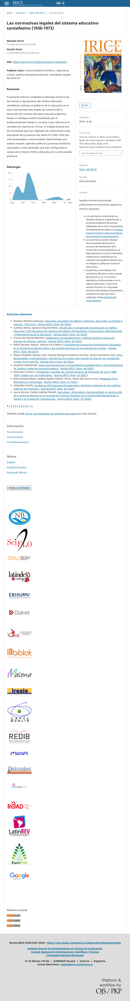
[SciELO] (19, 540)
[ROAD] (19, 810)
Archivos (20, 12)
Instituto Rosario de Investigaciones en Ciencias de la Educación (65, 948)
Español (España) (16, 467)
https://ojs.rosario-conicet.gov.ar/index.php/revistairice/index (84, 942)
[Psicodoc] (19, 773)
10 (26, 406)
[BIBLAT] (19, 657)
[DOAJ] (19, 558)
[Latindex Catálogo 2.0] (19, 576)
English (11, 462)
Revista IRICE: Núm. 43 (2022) (71, 375)
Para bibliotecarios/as (18, 442)
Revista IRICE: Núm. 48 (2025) (65, 341)
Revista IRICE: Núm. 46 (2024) (54, 324)
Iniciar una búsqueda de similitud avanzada (50, 413)
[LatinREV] (19, 825)
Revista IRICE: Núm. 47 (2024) (61, 382)
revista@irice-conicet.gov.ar (76, 964)
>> (31, 406)
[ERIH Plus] (19, 595)
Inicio (9, 12)
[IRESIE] (19, 693)
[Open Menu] (6, 3)
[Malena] (19, 676)
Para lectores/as (15, 431)
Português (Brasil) (17, 472)
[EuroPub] (19, 854)
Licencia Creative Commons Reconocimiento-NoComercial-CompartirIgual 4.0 (104, 233)
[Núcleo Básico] (19, 517)
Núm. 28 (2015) (37, 12)
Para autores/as (15, 437)
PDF (86, 105)
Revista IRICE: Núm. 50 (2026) (74, 399)
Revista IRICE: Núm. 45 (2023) (70, 334)
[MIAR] (19, 753)
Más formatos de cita (92, 153)
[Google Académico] (19, 876)
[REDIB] (19, 745)
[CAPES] (19, 721)
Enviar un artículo (19, 487)
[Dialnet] (19, 617)
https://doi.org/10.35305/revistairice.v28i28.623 (40, 62)
